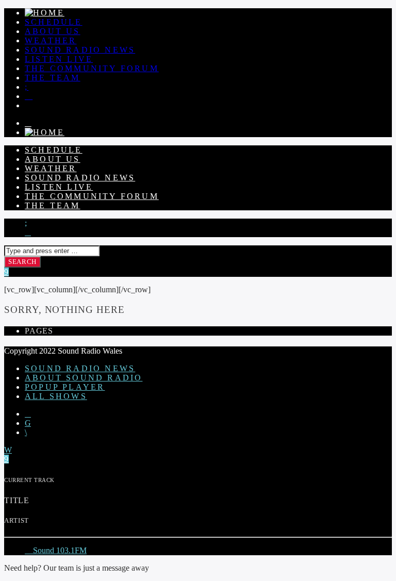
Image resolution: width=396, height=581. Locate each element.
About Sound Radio (83, 377)
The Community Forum (92, 68)
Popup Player (65, 387)
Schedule (53, 22)
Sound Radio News (80, 49)
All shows (56, 396)
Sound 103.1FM (59, 550)
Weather (50, 40)
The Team (52, 77)
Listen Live (59, 59)
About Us (52, 31)
